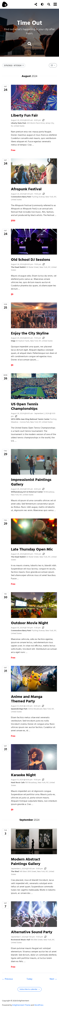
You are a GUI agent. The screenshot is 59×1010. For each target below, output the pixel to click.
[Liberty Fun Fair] (34, 97)
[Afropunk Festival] (34, 171)
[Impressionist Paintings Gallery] (34, 462)
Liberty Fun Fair (24, 115)
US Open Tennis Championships (24, 406)
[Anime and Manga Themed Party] (34, 678)
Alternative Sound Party (31, 932)
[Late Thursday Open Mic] (34, 531)
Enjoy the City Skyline (30, 333)
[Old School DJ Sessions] (34, 241)
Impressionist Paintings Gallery (31, 482)
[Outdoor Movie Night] (34, 605)
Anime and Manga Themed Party (26, 699)
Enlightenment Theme (21, 1005)
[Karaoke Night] (34, 757)
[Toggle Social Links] (36, 4)
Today (29, 979)
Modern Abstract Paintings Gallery (25, 861)
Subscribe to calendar (29, 989)
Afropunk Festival (26, 189)
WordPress (38, 1005)
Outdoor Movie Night (29, 623)
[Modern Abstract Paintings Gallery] (34, 841)
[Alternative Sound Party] (34, 914)
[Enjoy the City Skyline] (34, 315)
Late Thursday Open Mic (32, 549)
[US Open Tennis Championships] (34, 386)
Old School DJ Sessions (30, 259)
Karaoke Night (23, 775)
